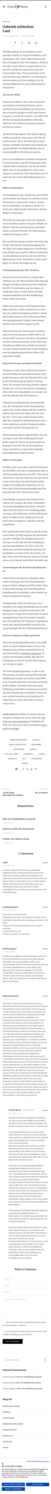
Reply (45, 863)
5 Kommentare (27, 36)
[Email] (35, 42)
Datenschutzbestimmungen (37, 1461)
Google (15, 728)
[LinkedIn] (28, 42)
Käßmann (36, 744)
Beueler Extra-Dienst (11, 1406)
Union (25, 763)
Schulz (41, 754)
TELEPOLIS (7, 1442)
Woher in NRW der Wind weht (18, 829)
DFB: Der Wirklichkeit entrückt (19, 819)
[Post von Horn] (17, 6)
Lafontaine (18, 749)
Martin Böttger (8, 1389)
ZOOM (5, 1447)
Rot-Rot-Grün (11, 754)
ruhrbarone (7, 1436)
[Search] (46, 7)
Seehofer (12, 759)
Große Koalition (17, 744)
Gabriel (36, 740)
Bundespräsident (18, 740)
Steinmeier (36, 759)
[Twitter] (22, 42)
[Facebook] (15, 42)
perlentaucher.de (10, 1430)
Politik (6, 21)
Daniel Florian (8, 1418)
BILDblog (7, 1412)
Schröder (28, 754)
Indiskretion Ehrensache (13, 1424)
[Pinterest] (36, 769)
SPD (24, 759)
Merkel (33, 749)
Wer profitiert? (41, 793)
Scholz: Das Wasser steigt (16, 839)
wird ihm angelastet (31, 653)
